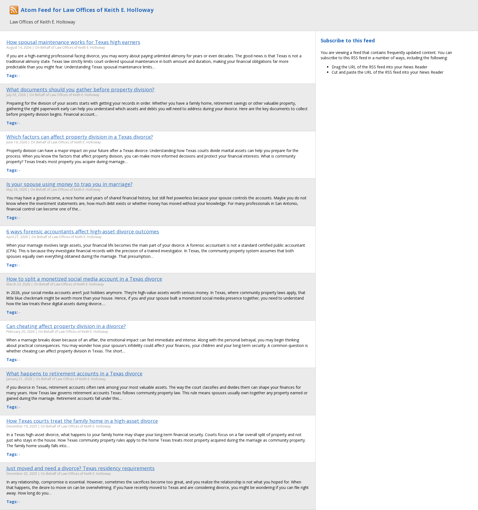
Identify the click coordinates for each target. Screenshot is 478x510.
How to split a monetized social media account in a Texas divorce (84, 278)
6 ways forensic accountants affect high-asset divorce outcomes (82, 231)
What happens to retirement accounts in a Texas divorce (74, 373)
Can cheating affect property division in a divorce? (66, 326)
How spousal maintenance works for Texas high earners (73, 42)
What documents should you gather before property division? (80, 89)
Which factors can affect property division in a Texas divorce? (79, 136)
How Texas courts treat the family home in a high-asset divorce (82, 421)
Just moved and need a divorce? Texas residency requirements (80, 468)
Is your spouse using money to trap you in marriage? (69, 184)
